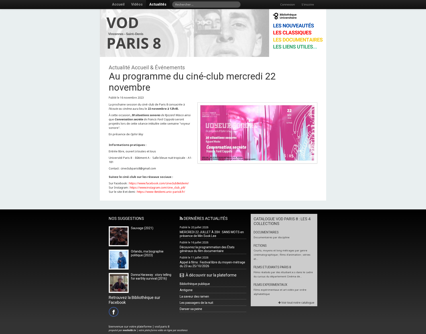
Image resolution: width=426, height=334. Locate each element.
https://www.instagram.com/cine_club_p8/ (157, 187)
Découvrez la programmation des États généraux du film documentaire (207, 249)
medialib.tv (129, 330)
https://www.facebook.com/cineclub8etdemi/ (159, 183)
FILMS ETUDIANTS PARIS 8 (272, 267)
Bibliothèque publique (195, 284)
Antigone (186, 290)
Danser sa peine (191, 309)
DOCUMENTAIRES (266, 232)
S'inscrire (308, 4)
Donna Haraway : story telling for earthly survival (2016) (151, 276)
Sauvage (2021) (142, 228)
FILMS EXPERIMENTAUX (270, 284)
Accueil (118, 4)
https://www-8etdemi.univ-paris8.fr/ (161, 192)
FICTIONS (260, 245)
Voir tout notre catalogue (297, 302)
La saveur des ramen (194, 296)
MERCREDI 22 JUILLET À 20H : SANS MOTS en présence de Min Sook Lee (212, 234)
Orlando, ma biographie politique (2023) (147, 253)
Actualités (157, 4)
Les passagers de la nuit (196, 302)
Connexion (287, 4)
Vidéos (137, 4)
